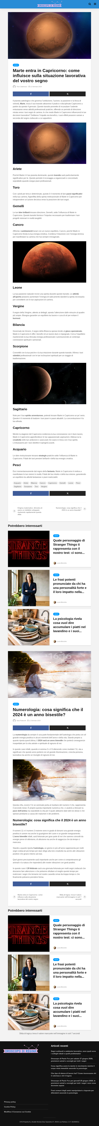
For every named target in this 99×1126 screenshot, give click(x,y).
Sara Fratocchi (21, 720)
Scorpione (28, 486)
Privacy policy (10, 1102)
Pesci (78, 483)
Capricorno (52, 483)
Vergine (44, 486)
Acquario (17, 483)
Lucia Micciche (62, 563)
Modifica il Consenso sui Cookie (17, 1112)
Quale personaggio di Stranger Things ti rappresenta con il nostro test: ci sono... (69, 547)
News (16, 65)
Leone (70, 483)
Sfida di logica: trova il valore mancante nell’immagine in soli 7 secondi (49, 1033)
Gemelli (62, 483)
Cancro (42, 483)
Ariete (26, 483)
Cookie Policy (9, 1107)
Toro (36, 486)
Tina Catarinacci (21, 87)
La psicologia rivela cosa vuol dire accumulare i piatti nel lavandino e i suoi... (69, 625)
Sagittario (17, 486)
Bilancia (34, 483)
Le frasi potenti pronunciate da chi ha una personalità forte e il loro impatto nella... (69, 586)
